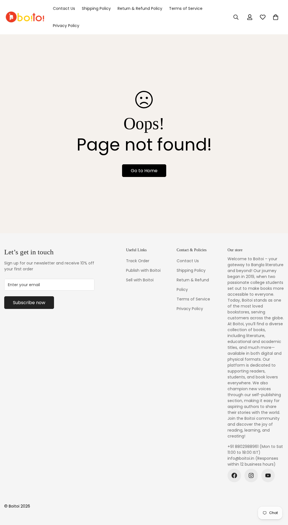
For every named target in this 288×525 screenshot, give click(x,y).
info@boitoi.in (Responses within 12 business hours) (253, 461)
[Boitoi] (24, 17)
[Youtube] (268, 475)
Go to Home (144, 170)
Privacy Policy (66, 25)
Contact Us (64, 8)
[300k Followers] (234, 475)
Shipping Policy (96, 8)
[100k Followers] (251, 475)
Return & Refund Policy (140, 8)
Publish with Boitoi (143, 270)
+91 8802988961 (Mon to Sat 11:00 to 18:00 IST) (255, 449)
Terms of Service (185, 8)
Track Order (137, 261)
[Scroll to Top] (277, 494)
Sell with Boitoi (140, 280)
